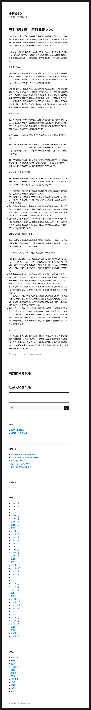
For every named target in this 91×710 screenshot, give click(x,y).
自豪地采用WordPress (23, 703)
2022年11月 (15, 528)
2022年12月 (15, 525)
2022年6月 (15, 543)
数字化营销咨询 (17, 430)
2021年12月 (15, 562)
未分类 (14, 673)
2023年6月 (15, 506)
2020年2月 (15, 630)
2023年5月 (15, 509)
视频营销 (14, 685)
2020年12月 (15, 599)
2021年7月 (15, 577)
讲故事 (32, 354)
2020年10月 (15, 605)
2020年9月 (15, 608)
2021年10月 (15, 568)
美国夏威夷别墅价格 (19, 433)
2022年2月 (15, 556)
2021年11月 (15, 565)
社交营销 (14, 679)
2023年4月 (15, 512)
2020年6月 (15, 617)
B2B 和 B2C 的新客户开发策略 (23, 454)
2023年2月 (15, 519)
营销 (13, 682)
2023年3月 (15, 515)
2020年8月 (15, 611)
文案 (13, 670)
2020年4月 (15, 624)
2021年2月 (15, 593)
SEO (13, 660)
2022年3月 (15, 553)
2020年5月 (15, 620)
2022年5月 (15, 546)
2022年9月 (15, 534)
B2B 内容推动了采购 (19, 460)
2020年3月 (15, 627)
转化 (13, 691)
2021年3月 (15, 590)
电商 (13, 676)
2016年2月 (15, 636)
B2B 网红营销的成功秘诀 (21, 467)
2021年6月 (15, 580)
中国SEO (15, 13)
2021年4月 (15, 587)
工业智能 (14, 667)
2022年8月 (15, 537)
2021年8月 (15, 574)
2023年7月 (15, 503)
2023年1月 (15, 522)
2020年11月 (15, 602)
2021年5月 (15, 583)
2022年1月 (15, 559)
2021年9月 (15, 571)
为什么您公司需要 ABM (20, 464)
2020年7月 (15, 614)
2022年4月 (15, 549)
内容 (13, 663)
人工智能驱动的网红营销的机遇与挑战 (26, 457)
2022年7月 (15, 540)
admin (14, 354)
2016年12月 (15, 633)
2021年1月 (15, 596)
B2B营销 (14, 657)
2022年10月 (15, 531)
